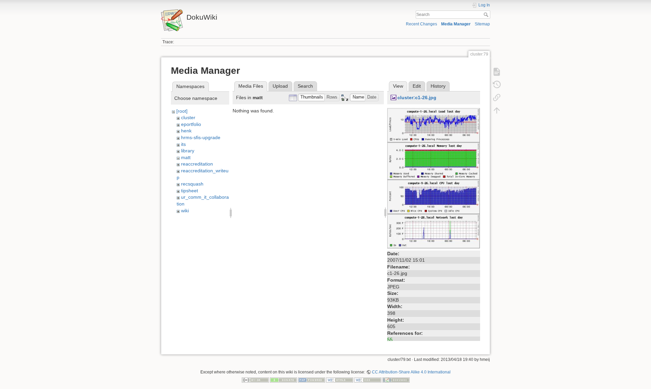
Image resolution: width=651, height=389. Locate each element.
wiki (185, 210)
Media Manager (456, 24)
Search (487, 14)
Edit (417, 86)
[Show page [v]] (497, 71)
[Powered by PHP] (311, 379)
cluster (188, 117)
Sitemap (482, 24)
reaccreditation (197, 164)
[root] (182, 111)
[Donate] (283, 379)
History (438, 86)
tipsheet (189, 190)
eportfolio (191, 124)
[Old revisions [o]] (497, 84)
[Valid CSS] (367, 379)
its (183, 144)
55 (390, 339)
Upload (280, 86)
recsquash (192, 184)
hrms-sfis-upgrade (200, 137)
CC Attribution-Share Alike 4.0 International (411, 372)
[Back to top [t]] (497, 110)
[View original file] (433, 177)
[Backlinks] (497, 97)
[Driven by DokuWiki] (396, 379)
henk (186, 130)
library (187, 150)
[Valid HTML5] (339, 379)
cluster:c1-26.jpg (416, 97)
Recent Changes (421, 24)
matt (186, 157)
